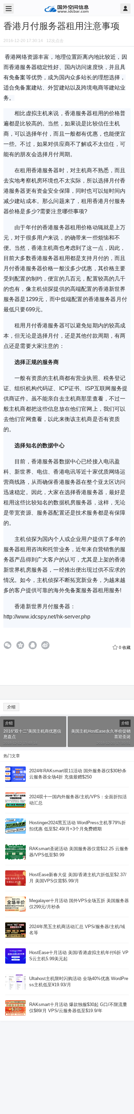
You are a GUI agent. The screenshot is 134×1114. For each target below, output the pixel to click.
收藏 (125, 647)
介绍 (11, 707)
